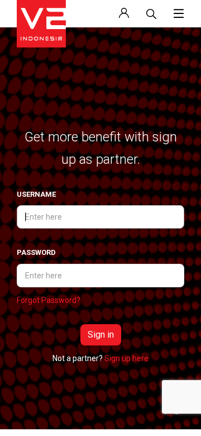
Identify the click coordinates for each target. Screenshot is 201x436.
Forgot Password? (48, 300)
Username (36, 194)
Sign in (101, 334)
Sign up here (126, 358)
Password (36, 252)
